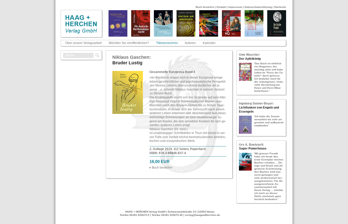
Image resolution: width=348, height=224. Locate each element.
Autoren (190, 43)
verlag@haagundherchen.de (202, 215)
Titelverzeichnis (167, 43)
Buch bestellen (205, 7)
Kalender (209, 43)
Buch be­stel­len (162, 167)
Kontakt (221, 7)
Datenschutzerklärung (258, 7)
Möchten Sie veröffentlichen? (129, 43)
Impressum (235, 7)
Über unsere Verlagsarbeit (83, 43)
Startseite (280, 7)
